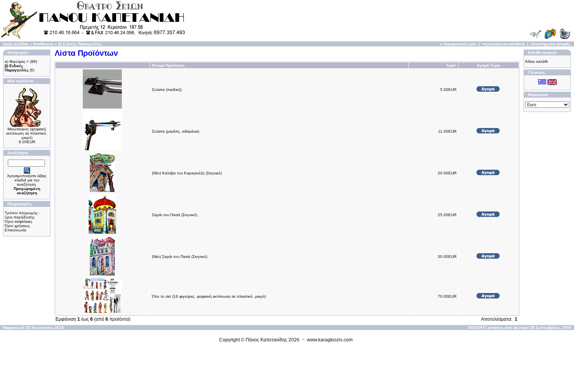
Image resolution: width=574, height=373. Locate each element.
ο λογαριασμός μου (458, 44)
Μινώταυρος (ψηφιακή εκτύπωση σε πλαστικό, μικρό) (26, 133)
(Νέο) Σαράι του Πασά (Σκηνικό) (179, 256)
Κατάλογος (43, 44)
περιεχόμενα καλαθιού (503, 44)
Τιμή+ (451, 65)
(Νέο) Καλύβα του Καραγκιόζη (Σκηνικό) (187, 173)
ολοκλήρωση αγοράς (550, 44)
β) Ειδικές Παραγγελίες (80, 44)
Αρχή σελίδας (16, 44)
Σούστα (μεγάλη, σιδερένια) (175, 131)
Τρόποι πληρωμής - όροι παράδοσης (22, 215)
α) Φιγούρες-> (17, 61)
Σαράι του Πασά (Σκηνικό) (174, 215)
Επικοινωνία (15, 230)
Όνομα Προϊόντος (168, 65)
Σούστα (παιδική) (167, 89)
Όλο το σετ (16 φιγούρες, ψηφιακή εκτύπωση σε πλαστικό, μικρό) (209, 296)
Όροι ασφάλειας (18, 221)
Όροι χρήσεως (17, 226)
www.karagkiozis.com (330, 340)
